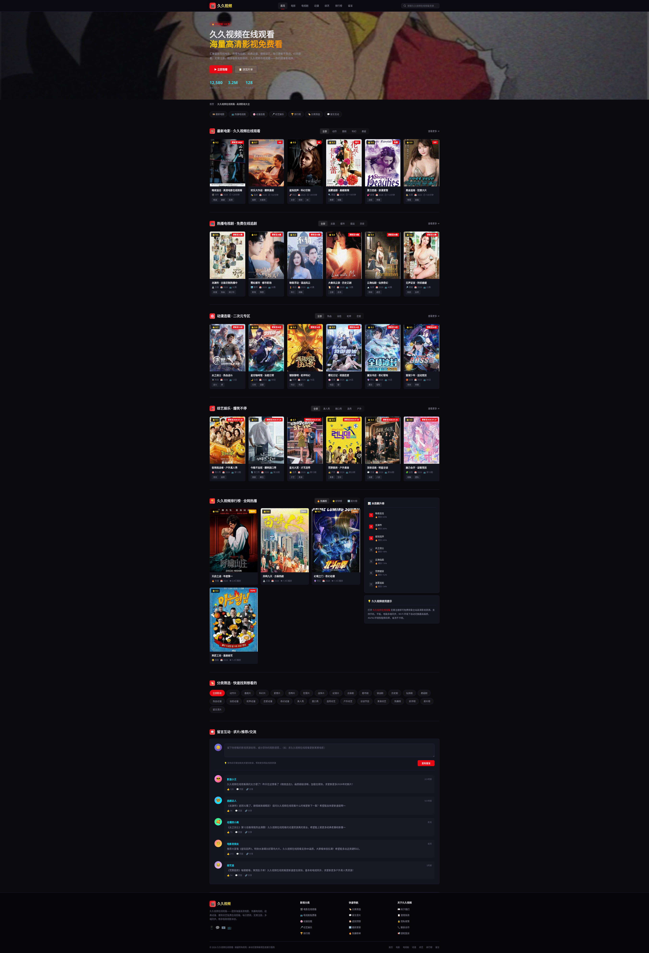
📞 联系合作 (404, 927)
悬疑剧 (424, 693)
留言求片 (217, 709)
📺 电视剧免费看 (308, 915)
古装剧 (350, 693)
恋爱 (359, 316)
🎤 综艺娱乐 (278, 114)
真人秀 (326, 408)
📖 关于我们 (404, 909)
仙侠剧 (409, 693)
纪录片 (336, 693)
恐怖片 (292, 693)
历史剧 (394, 693)
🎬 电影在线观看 (308, 909)
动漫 (316, 5)
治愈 (339, 316)
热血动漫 (217, 701)
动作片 (233, 693)
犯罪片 (306, 693)
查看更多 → (433, 131)
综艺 (327, 5)
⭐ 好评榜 (337, 500)
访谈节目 (364, 701)
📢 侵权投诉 (404, 933)
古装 (333, 223)
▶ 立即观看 (220, 69)
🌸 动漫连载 (259, 114)
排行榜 (338, 5)
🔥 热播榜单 (355, 933)
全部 (324, 131)
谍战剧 (380, 693)
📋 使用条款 (404, 915)
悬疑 (364, 131)
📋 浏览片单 (246, 69)
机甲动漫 (251, 701)
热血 (329, 316)
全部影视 (217, 693)
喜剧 (344, 131)
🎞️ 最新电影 (218, 114)
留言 (350, 5)
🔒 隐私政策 (404, 921)
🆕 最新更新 (355, 927)
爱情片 (277, 693)
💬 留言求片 (355, 915)
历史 (362, 223)
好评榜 (412, 701)
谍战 (352, 223)
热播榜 (397, 701)
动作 (334, 131)
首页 (282, 5)
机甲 (349, 316)
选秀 (349, 408)
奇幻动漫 (284, 701)
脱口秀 (338, 408)
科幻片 (262, 693)
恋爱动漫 (267, 701)
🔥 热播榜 (322, 500)
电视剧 (304, 5)
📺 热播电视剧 (239, 114)
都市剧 (365, 693)
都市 (342, 223)
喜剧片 (247, 693)
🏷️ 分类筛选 (314, 114)
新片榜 (427, 701)
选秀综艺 (331, 701)
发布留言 (426, 763)
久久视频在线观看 (381, 609)
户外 (359, 408)
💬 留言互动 (333, 114)
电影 (293, 5)
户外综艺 (348, 701)
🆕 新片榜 (352, 500)
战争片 (321, 693)
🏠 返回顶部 (355, 921)
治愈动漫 (234, 701)
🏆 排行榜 (296, 114)
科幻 (354, 131)
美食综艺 (381, 701)
